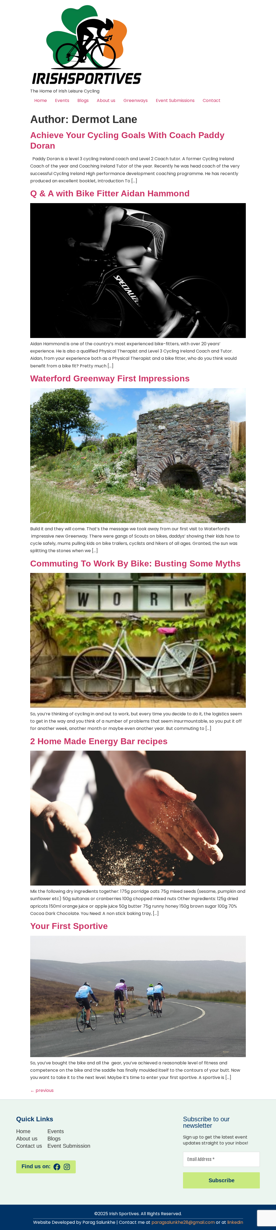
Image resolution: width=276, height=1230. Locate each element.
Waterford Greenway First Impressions (110, 378)
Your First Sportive (69, 926)
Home (40, 100)
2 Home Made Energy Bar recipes (99, 741)
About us (106, 100)
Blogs (83, 100)
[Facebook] (56, 1166)
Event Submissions (175, 100)
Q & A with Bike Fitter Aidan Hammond (110, 193)
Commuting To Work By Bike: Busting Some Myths (135, 563)
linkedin (235, 1222)
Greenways (135, 100)
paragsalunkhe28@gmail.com (183, 1222)
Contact (211, 100)
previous (42, 1090)
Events (62, 100)
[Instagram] (66, 1166)
